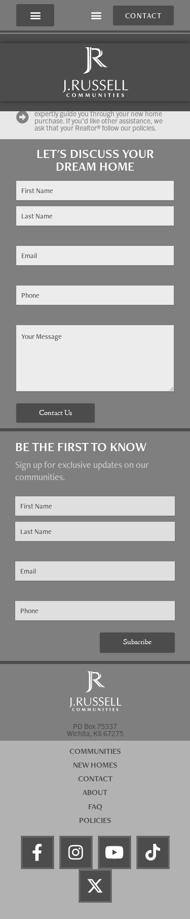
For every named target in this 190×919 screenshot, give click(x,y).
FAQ (95, 806)
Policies (95, 820)
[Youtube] (114, 852)
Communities (95, 751)
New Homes (95, 764)
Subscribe (137, 642)
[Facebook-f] (37, 852)
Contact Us (55, 413)
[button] (35, 15)
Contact (95, 778)
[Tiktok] (153, 852)
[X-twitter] (95, 886)
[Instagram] (76, 852)
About (95, 792)
